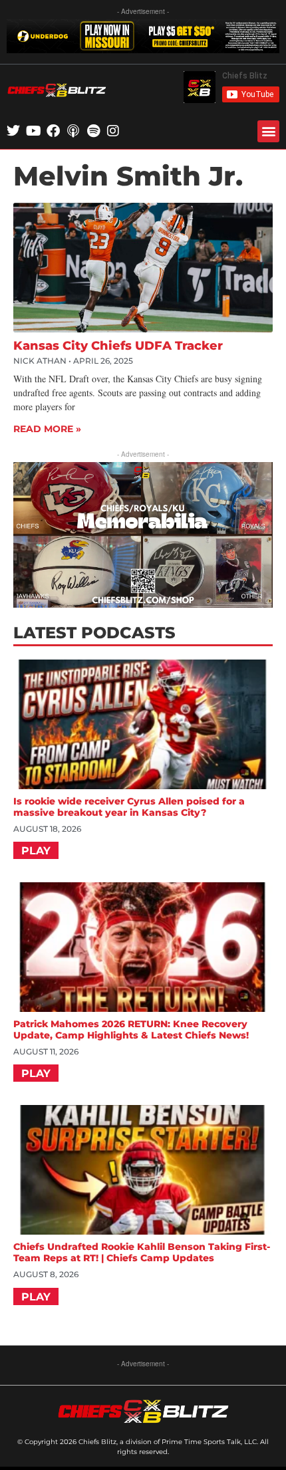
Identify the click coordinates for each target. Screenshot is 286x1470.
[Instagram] (113, 131)
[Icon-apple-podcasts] (73, 131)
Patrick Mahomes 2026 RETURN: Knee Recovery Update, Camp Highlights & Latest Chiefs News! (131, 1029)
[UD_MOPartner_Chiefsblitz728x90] (143, 49)
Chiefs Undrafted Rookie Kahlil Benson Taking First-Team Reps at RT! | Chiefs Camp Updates (141, 1252)
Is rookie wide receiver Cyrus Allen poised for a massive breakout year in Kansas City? (129, 806)
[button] (268, 131)
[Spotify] (93, 131)
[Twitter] (13, 131)
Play (36, 850)
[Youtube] (33, 131)
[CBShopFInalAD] (143, 603)
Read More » (47, 429)
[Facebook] (53, 131)
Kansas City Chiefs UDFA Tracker (118, 345)
